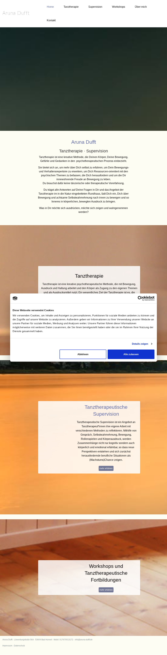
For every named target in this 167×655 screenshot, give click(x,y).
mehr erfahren (106, 468)
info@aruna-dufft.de (83, 639)
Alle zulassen (131, 354)
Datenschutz (19, 646)
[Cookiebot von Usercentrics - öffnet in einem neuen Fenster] (140, 298)
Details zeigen (140, 343)
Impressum (7, 646)
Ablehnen (82, 354)
